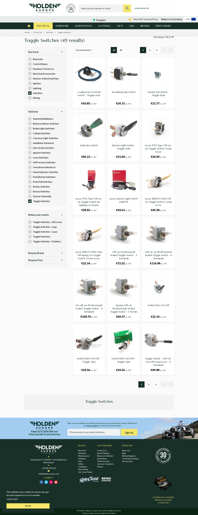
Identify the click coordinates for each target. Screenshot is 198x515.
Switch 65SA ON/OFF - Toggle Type (89, 360)
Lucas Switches (40, 157)
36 (121, 50)
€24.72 (123, 103)
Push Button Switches (44, 177)
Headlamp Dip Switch (123, 92)
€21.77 (158, 103)
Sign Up (129, 432)
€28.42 (89, 210)
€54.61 (123, 210)
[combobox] (190, 19)
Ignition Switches (42, 152)
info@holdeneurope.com (48, 474)
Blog (124, 453)
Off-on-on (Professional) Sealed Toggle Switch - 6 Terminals (158, 255)
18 (114, 50)
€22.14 (89, 263)
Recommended (83, 50)
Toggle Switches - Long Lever (45, 227)
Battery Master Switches (46, 123)
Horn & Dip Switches (43, 147)
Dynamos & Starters (43, 68)
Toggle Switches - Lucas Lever (45, 231)
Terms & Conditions (105, 464)
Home (27, 32)
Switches (50, 32)
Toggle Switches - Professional (42, 236)
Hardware (62, 25)
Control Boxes (40, 64)
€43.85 (89, 103)
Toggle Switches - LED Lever (47, 222)
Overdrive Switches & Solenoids (44, 167)
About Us (126, 450)
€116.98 (158, 263)
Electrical (43, 25)
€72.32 (123, 263)
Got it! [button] (28, 506)
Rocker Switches (41, 186)
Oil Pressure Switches (44, 162)
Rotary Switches (41, 191)
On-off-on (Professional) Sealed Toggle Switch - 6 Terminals (89, 308)
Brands (145, 25)
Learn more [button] (12, 499)
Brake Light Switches (44, 128)
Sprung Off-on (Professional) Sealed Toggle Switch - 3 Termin (123, 308)
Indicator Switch (89, 145)
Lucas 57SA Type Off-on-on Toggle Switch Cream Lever (158, 148)
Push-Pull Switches (42, 181)
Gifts (120, 25)
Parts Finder (163, 25)
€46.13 (89, 156)
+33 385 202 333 (48, 468)
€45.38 (158, 210)
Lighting (37, 88)
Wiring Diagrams (129, 456)
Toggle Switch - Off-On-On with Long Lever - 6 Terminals (158, 362)
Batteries (38, 59)
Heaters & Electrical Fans (46, 78)
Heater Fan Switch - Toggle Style (158, 93)
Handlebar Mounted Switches (43, 143)
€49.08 (158, 370)
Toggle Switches (41, 201)
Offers (81, 464)
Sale (131, 25)
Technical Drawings (130, 458)
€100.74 (89, 316)
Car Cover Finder (85, 472)
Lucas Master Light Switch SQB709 (124, 200)
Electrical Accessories (44, 73)
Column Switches (42, 133)
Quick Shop (102, 458)
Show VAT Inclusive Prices (146, 19)
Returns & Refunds (105, 456)
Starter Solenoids (42, 196)
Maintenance (83, 25)
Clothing (104, 25)
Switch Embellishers (43, 118)
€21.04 (123, 156)
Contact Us (102, 450)
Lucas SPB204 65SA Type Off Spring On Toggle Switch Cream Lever (89, 255)
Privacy (100, 466)
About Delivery (103, 453)
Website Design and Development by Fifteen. (99, 513)
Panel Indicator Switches (45, 172)
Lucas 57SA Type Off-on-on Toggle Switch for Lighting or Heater (89, 202)
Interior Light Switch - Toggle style (124, 147)
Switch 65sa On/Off (158, 305)
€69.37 (123, 316)
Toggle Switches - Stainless (47, 241)
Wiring (36, 98)
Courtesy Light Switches (45, 138)
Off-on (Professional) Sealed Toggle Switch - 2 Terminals (123, 255)
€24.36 (89, 370)
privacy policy (92, 425)
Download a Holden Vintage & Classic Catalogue (163, 500)
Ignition (37, 83)
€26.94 (158, 156)
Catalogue (82, 466)
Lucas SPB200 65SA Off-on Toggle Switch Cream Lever (158, 202)
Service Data (127, 461)
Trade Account (103, 461)
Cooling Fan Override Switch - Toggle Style (89, 93)
